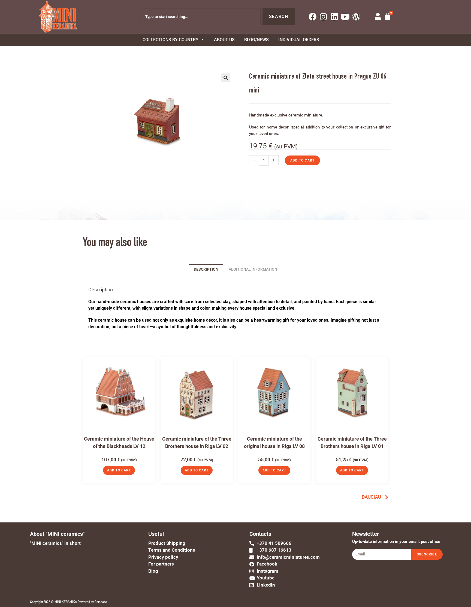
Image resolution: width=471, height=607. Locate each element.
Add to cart (302, 160)
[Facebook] (312, 17)
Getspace (101, 602)
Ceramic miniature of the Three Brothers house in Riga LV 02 (196, 442)
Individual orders (298, 39)
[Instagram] (323, 17)
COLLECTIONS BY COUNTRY (170, 39)
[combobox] (200, 16)
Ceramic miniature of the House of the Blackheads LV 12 (119, 442)
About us (224, 39)
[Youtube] (345, 17)
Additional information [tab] (253, 269)
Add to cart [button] (119, 470)
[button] (225, 77)
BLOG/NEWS (256, 39)
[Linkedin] (334, 17)
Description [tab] (206, 269)
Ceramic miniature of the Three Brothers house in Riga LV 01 (352, 442)
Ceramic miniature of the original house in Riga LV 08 (274, 442)
